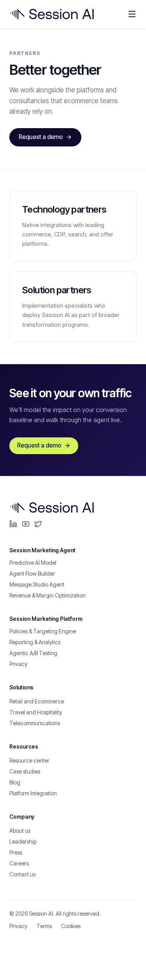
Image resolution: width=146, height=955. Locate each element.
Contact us (22, 874)
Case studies (24, 771)
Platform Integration (33, 793)
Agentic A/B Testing (33, 653)
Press (15, 852)
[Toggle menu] (132, 14)
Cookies (71, 926)
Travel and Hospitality (35, 712)
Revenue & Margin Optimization (47, 595)
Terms (44, 926)
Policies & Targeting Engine (42, 631)
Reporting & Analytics (34, 642)
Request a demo (41, 137)
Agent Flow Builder (32, 573)
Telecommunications (34, 723)
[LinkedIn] (13, 524)
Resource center (29, 760)
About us (19, 830)
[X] (38, 524)
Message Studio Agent (36, 584)
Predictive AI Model (32, 562)
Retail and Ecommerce (36, 701)
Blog (14, 782)
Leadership (23, 841)
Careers (19, 863)
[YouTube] (26, 524)
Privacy (18, 664)
